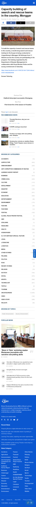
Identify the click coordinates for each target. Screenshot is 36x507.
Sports (3, 279)
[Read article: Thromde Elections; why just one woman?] (4, 120)
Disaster (4, 189)
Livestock (4, 246)
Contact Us (9, 500)
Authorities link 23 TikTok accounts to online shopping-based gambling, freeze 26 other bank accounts (19, 377)
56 (19, 123)
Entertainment (6, 199)
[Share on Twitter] (20, 22)
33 (19, 137)
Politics (4, 259)
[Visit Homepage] (4, 3)
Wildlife (4, 303)
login (6, 112)
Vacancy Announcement (22, 313)
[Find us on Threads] (8, 420)
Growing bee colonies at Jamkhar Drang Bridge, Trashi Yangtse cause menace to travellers (22, 142)
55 (19, 147)
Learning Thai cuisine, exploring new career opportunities (17, 436)
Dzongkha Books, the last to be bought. (17, 369)
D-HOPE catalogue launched (18, 127)
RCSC (3, 262)
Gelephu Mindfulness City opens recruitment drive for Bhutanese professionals (20, 385)
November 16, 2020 (6, 19)
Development (6, 186)
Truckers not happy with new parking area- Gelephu (21, 134)
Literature (5, 242)
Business (4, 175)
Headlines (4, 226)
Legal (3, 239)
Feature (4, 206)
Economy (4, 192)
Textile (3, 286)
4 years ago (13, 137)
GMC (2, 219)
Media (3, 249)
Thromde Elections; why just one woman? (19, 120)
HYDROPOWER (5, 232)
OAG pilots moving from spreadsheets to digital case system (18, 439)
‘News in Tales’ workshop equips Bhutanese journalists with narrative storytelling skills (14, 352)
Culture (4, 182)
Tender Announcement (7, 313)
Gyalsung (4, 222)
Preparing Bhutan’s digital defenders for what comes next (17, 428)
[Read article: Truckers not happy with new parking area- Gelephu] (4, 135)
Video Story (5, 299)
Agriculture (5, 162)
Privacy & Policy (27, 500)
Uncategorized (6, 293)
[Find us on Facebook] (1, 420)
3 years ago (13, 147)
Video (3, 296)
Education (4, 196)
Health (3, 229)
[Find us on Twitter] (5, 420)
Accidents (4, 159)
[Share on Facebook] (11, 22)
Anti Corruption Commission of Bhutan (15, 169)
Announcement (6, 165)
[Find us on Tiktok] (17, 420)
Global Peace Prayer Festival (11, 216)
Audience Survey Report (9, 172)
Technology (5, 283)
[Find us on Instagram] (11, 420)
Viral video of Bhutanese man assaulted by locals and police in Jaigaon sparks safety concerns (20, 363)
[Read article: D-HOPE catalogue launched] (4, 128)
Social (3, 276)
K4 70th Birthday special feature (12, 236)
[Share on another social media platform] (30, 22)
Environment (5, 202)
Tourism (4, 289)
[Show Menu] (34, 3)
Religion (4, 269)
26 (19, 129)
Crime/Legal (5, 179)
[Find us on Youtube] (14, 420)
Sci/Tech (4, 272)
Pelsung (4, 256)
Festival (4, 212)
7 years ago (13, 129)
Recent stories (6, 266)
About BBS (18, 500)
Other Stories (6, 252)
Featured (4, 209)
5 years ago (13, 123)
